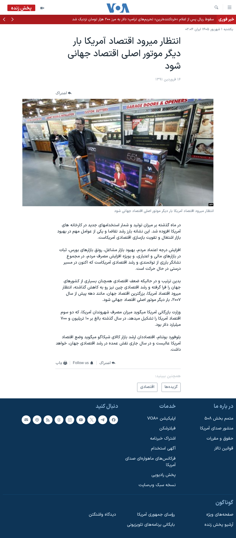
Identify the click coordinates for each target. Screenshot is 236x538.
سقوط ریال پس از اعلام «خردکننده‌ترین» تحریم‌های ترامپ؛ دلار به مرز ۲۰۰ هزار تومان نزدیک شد (143, 19)
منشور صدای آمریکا (216, 428)
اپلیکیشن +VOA (161, 418)
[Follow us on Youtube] (80, 419)
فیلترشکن (167, 428)
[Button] (64, 93)
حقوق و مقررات (219, 438)
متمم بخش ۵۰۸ (218, 418)
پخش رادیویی (163, 475)
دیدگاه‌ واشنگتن (102, 515)
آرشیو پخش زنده (218, 525)
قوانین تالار (223, 448)
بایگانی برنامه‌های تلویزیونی (151, 525)
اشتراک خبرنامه (163, 438)
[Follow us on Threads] (59, 419)
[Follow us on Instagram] (69, 419)
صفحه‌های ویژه (219, 515)
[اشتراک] (26, 419)
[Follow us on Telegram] (102, 419)
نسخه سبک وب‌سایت (157, 485)
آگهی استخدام (163, 448)
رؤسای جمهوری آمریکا (156, 515)
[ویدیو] (42, 8)
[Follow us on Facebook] (113, 419)
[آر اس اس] (48, 419)
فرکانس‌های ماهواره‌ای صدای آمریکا (150, 462)
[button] (12, 20)
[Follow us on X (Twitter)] (91, 419)
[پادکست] (37, 419)
